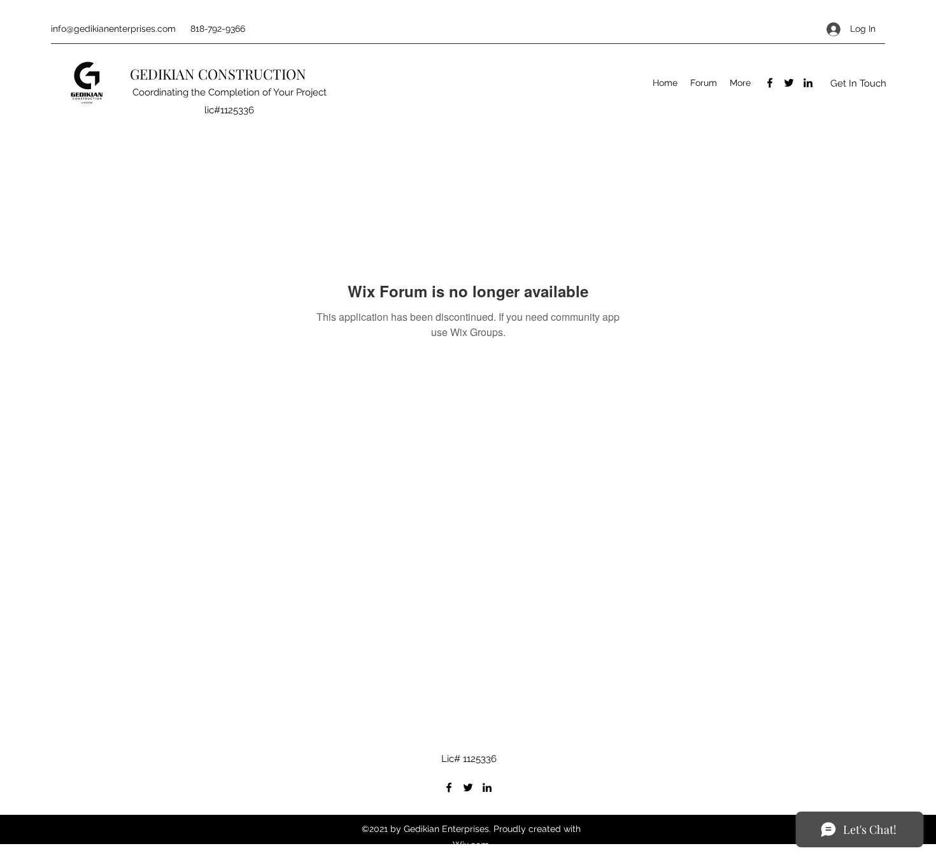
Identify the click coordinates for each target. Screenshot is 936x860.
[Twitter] (789, 82)
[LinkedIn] (808, 82)
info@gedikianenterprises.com (113, 29)
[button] (858, 83)
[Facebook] (769, 82)
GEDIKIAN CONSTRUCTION (219, 73)
